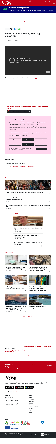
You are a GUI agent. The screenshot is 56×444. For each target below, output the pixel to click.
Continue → (42, 149)
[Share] (49, 194)
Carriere (31, 403)
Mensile (28, 139)
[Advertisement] (28, 91)
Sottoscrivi (49, 365)
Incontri (30, 414)
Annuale (41, 139)
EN (47, 1)
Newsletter (31, 401)
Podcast (42, 1)
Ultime (30, 397)
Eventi (30, 410)
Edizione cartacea (35, 1)
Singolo (14, 139)
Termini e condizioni (33, 406)
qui (36, 78)
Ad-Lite (52, 1)
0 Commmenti (16, 43)
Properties (31, 399)
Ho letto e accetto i (28, 369)
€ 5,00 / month (28, 144)
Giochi (30, 412)
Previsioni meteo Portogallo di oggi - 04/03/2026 (20, 21)
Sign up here (50, 10)
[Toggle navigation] (53, 3)
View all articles (28, 316)
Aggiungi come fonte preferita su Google (20, 111)
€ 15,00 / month (41, 144)
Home (6, 21)
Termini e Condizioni (32, 369)
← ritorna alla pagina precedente (28, 355)
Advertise (31, 408)
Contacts (31, 404)
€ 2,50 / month (15, 144)
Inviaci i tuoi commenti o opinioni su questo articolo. (21, 166)
